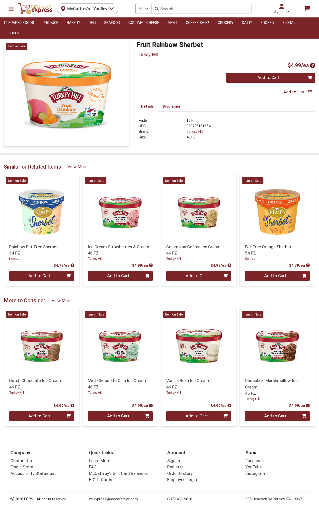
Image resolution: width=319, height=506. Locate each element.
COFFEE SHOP (197, 22)
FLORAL (289, 22)
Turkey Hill (194, 131)
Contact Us (21, 460)
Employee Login (182, 479)
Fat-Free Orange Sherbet (268, 249)
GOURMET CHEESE (143, 22)
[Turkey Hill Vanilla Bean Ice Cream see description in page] (199, 340)
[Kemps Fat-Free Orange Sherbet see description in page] (277, 207)
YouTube (253, 466)
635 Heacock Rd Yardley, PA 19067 (273, 499)
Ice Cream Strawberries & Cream (118, 249)
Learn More (99, 460)
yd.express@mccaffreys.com (113, 499)
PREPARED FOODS (19, 22)
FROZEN (267, 22)
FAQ (93, 466)
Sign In (173, 460)
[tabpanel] (226, 131)
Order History (180, 473)
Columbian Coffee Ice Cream (193, 249)
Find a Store (21, 466)
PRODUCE (50, 22)
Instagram (255, 473)
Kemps (14, 258)
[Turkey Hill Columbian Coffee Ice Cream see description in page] (199, 207)
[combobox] (201, 8)
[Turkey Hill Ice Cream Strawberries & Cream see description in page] (120, 207)
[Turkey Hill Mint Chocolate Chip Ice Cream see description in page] (120, 340)
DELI (92, 22)
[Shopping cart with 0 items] (307, 8)
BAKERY (73, 22)
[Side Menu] (11, 9)
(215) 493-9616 (179, 499)
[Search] (157, 9)
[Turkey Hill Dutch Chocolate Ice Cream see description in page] (42, 340)
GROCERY (226, 22)
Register (175, 466)
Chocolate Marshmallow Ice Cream (271, 387)
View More (77, 166)
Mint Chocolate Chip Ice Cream (117, 383)
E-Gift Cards (100, 479)
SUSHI (13, 33)
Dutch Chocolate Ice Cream (35, 383)
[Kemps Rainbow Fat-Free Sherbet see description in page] (42, 207)
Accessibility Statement (33, 473)
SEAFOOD (112, 22)
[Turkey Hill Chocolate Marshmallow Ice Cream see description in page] (277, 340)
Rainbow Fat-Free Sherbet (33, 249)
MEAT (172, 22)
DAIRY (247, 22)
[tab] (147, 106)
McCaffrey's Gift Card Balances (118, 473)
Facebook (254, 460)
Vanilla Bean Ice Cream (187, 383)
